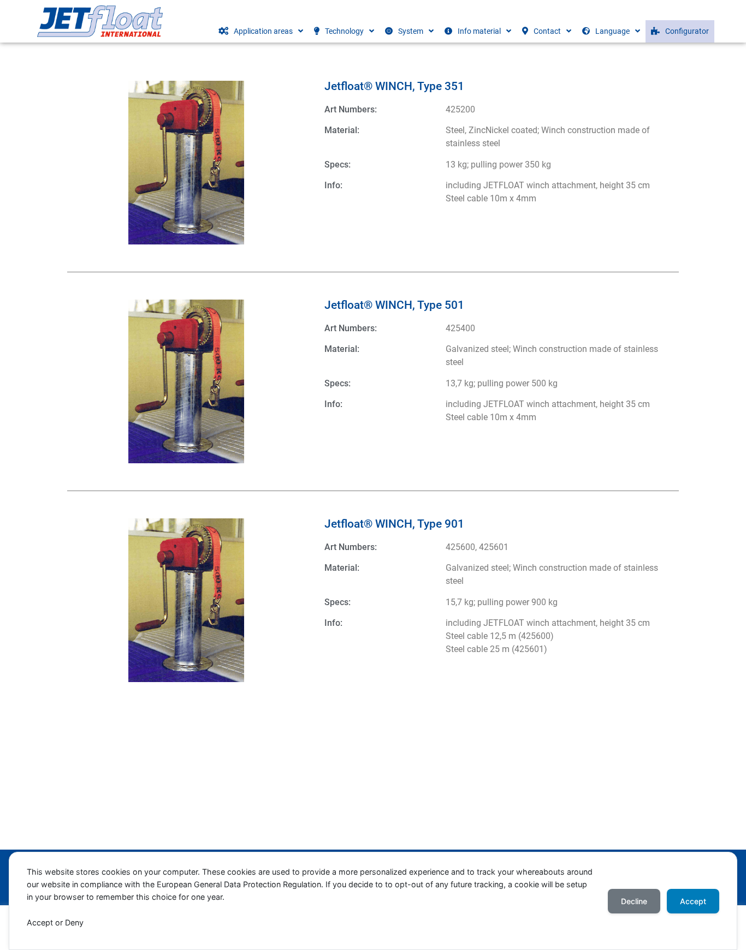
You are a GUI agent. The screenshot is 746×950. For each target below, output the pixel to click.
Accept (693, 901)
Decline (634, 901)
